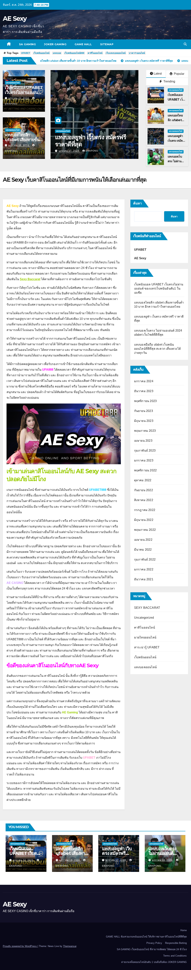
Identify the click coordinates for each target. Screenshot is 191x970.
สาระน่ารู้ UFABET (147, 647)
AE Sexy (14, 18)
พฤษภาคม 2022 (145, 529)
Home (183, 930)
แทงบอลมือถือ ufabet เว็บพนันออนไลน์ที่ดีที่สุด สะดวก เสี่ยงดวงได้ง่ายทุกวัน (157, 348)
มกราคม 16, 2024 (69, 151)
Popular (178, 73)
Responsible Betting (176, 943)
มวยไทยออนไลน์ (145, 637)
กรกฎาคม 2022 (144, 510)
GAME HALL (83, 44)
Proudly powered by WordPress (20, 946)
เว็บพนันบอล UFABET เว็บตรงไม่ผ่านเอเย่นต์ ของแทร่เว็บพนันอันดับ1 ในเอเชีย (158, 288)
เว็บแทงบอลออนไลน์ (116, 53)
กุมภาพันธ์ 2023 (145, 450)
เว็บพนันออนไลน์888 (74, 53)
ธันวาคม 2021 (143, 579)
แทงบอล (57, 53)
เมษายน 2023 (143, 440)
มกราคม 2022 (143, 569)
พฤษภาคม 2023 (145, 430)
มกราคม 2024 (143, 381)
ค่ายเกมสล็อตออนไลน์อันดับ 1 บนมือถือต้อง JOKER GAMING (154, 962)
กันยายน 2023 (143, 410)
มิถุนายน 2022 (143, 519)
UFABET (25, 53)
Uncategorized (144, 617)
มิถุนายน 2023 (143, 420)
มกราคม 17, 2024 (116, 860)
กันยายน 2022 (143, 490)
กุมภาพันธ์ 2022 (145, 559)
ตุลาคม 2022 (142, 480)
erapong (92, 151)
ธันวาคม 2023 (143, 391)
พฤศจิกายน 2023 (145, 401)
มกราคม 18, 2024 (19, 145)
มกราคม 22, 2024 (19, 98)
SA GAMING (27, 44)
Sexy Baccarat (30, 279)
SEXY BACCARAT (147, 607)
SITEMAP (107, 44)
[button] (185, 44)
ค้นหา (137, 203)
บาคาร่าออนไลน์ (137, 53)
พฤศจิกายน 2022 (145, 470)
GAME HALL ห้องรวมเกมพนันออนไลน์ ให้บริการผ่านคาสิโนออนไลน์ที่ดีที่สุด (146, 936)
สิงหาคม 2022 (143, 500)
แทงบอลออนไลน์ (13, 83)
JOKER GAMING (55, 44)
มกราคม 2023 (143, 460)
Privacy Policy (154, 943)
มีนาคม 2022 (143, 549)
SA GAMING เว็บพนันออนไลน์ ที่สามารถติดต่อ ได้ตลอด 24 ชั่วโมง (152, 949)
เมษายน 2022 (143, 539)
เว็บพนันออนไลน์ (41, 53)
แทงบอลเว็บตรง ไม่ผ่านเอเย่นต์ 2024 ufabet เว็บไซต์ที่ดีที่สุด (91, 140)
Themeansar (69, 946)
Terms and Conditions (175, 955)
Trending (169, 81)
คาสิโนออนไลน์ (95, 53)
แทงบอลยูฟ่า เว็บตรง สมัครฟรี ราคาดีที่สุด (116, 853)
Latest (158, 73)
